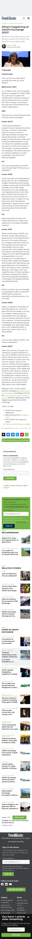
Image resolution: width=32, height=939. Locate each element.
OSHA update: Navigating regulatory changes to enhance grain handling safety (10, 672)
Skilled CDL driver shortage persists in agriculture (10, 540)
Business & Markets (9, 668)
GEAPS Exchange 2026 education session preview (9, 780)
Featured (5, 762)
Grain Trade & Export (10, 548)
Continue (16, 935)
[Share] (8, 434)
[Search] (24, 18)
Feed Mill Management (10, 708)
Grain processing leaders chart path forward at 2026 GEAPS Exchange (9, 740)
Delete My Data (16, 889)
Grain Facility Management (7, 722)
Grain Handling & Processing (8, 735)
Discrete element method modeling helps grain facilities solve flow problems (10, 700)
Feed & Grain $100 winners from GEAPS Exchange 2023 (9, 588)
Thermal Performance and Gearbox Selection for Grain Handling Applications (9, 655)
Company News (7, 681)
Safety (4, 571)
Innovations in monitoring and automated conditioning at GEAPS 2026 (8, 641)
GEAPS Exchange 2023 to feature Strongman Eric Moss (9, 614)
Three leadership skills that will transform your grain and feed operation (10, 727)
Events (5, 23)
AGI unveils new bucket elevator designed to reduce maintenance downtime (10, 685)
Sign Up (9, 526)
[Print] (3, 434)
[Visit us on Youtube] (10, 884)
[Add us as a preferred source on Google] (26, 434)
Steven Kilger (11, 45)
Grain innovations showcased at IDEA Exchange (10, 601)
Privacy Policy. (22, 522)
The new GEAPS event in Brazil (17, 424)
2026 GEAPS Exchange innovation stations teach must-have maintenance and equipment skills (10, 793)
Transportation (8, 536)
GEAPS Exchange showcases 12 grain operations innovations (10, 753)
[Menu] (28, 18)
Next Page (19, 817)
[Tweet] (17, 434)
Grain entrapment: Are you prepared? (9, 575)
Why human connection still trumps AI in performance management (8, 712)
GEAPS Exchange (16, 23)
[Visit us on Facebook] (2, 884)
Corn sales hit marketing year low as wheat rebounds (10, 552)
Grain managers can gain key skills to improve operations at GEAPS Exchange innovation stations (10, 806)
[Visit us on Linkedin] (6, 884)
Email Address (9, 469)
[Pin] (22, 434)
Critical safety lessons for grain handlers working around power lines (10, 766)
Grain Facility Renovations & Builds (10, 695)
